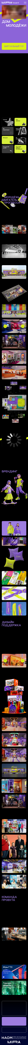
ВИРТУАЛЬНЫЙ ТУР (14, 46)
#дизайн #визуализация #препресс (22, 991)
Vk (4, 1030)
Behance (12, 1030)
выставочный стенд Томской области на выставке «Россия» (12, 986)
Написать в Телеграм (13, 1023)
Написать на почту (12, 1020)
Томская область (7, 984)
